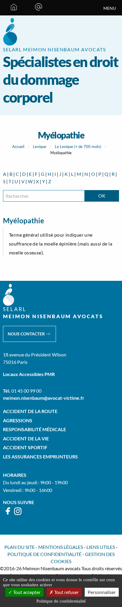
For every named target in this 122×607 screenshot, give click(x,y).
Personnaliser (102, 592)
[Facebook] (8, 514)
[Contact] (38, 7)
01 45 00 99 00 (26, 390)
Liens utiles (100, 547)
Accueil (18, 146)
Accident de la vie (26, 438)
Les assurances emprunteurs (40, 456)
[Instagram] (17, 514)
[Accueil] (13, 7)
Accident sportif (25, 447)
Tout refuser (66, 592)
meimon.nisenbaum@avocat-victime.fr (43, 398)
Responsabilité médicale (34, 429)
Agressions (17, 420)
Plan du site (19, 547)
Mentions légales (60, 547)
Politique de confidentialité (44, 554)
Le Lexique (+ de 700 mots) (78, 146)
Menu (109, 8)
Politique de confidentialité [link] (61, 601)
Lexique (39, 146)
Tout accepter (26, 592)
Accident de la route (30, 411)
